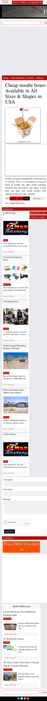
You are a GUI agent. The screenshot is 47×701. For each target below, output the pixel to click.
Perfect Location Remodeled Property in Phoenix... (14, 347)
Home (5, 2)
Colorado (6, 642)
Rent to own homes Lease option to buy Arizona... (13, 391)
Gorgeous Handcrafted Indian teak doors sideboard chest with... (28, 626)
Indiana (6, 329)
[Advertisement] (23, 51)
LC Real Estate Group (13, 638)
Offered (39, 77)
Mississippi (7, 619)
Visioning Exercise (10, 301)
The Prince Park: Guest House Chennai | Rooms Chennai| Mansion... (21, 664)
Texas (5, 240)
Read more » (37, 198)
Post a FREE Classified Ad (27, 2)
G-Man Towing (9, 213)
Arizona (6, 373)
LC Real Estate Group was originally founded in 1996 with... (27, 649)
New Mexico (8, 670)
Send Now (9, 531)
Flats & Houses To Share (22, 77)
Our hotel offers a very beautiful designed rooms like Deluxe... (28, 676)
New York (7, 284)
